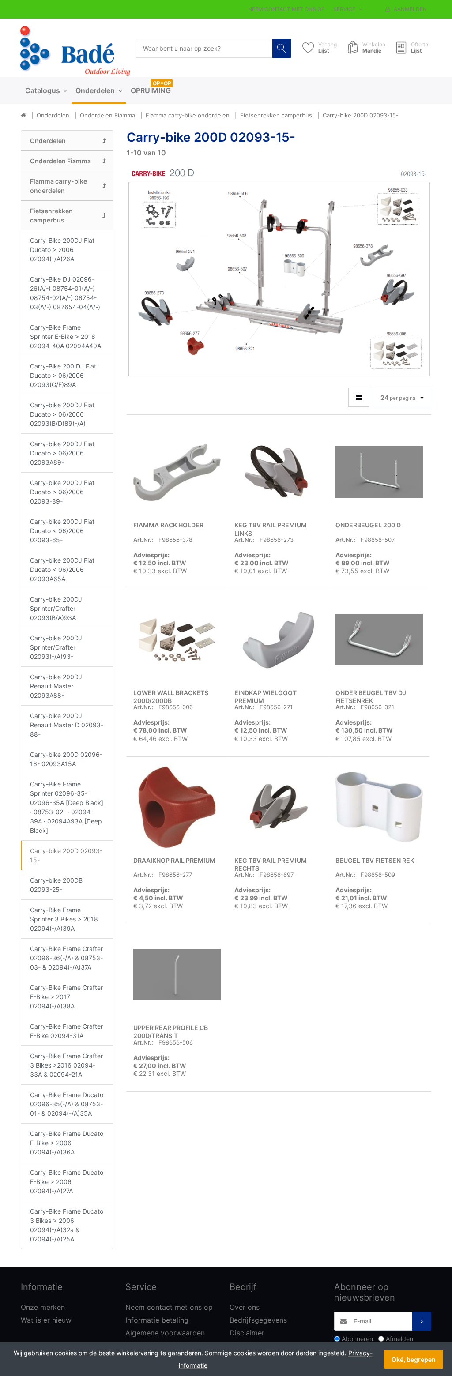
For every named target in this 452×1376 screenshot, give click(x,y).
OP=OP (162, 83)
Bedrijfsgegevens (258, 1320)
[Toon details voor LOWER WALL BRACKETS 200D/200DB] (177, 639)
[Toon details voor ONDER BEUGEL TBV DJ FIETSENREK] (379, 639)
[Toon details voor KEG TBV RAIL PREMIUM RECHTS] (278, 807)
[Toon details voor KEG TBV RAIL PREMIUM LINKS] (278, 472)
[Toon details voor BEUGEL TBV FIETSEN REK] (379, 807)
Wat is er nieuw (46, 1320)
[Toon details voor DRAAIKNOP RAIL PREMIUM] (177, 807)
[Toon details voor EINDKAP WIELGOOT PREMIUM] (278, 639)
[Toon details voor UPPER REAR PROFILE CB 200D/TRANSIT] (177, 974)
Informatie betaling (156, 1320)
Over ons (245, 1307)
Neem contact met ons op (286, 9)
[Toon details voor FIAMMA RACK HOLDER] (177, 472)
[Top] (23, 115)
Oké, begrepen (414, 1359)
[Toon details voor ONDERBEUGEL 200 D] (379, 472)
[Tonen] (358, 397)
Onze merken (43, 1307)
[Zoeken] (281, 48)
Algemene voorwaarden (165, 1332)
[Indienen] (421, 1321)
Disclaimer (247, 1332)
